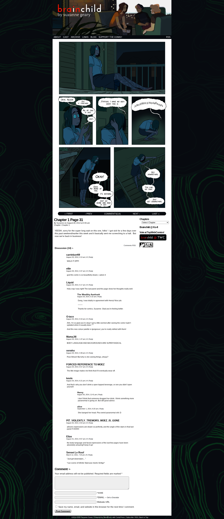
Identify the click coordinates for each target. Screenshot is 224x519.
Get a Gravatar (113, 497)
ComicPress (120, 517)
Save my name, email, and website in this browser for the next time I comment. (96, 507)
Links (85, 37)
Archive (75, 37)
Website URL (103, 502)
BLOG (93, 37)
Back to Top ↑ (144, 517)
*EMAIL (108, 497)
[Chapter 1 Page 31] (112, 210)
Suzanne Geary (87, 517)
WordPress (107, 517)
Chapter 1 (66, 225)
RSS (168, 37)
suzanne (60, 223)
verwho (70, 350)
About (57, 37)
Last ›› (156, 214)
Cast (66, 37)
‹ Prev (88, 214)
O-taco (70, 316)
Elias (69, 436)
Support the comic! (110, 37)
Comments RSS (130, 245)
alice (79, 406)
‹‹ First (68, 214)
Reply (91, 257)
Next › (136, 214)
